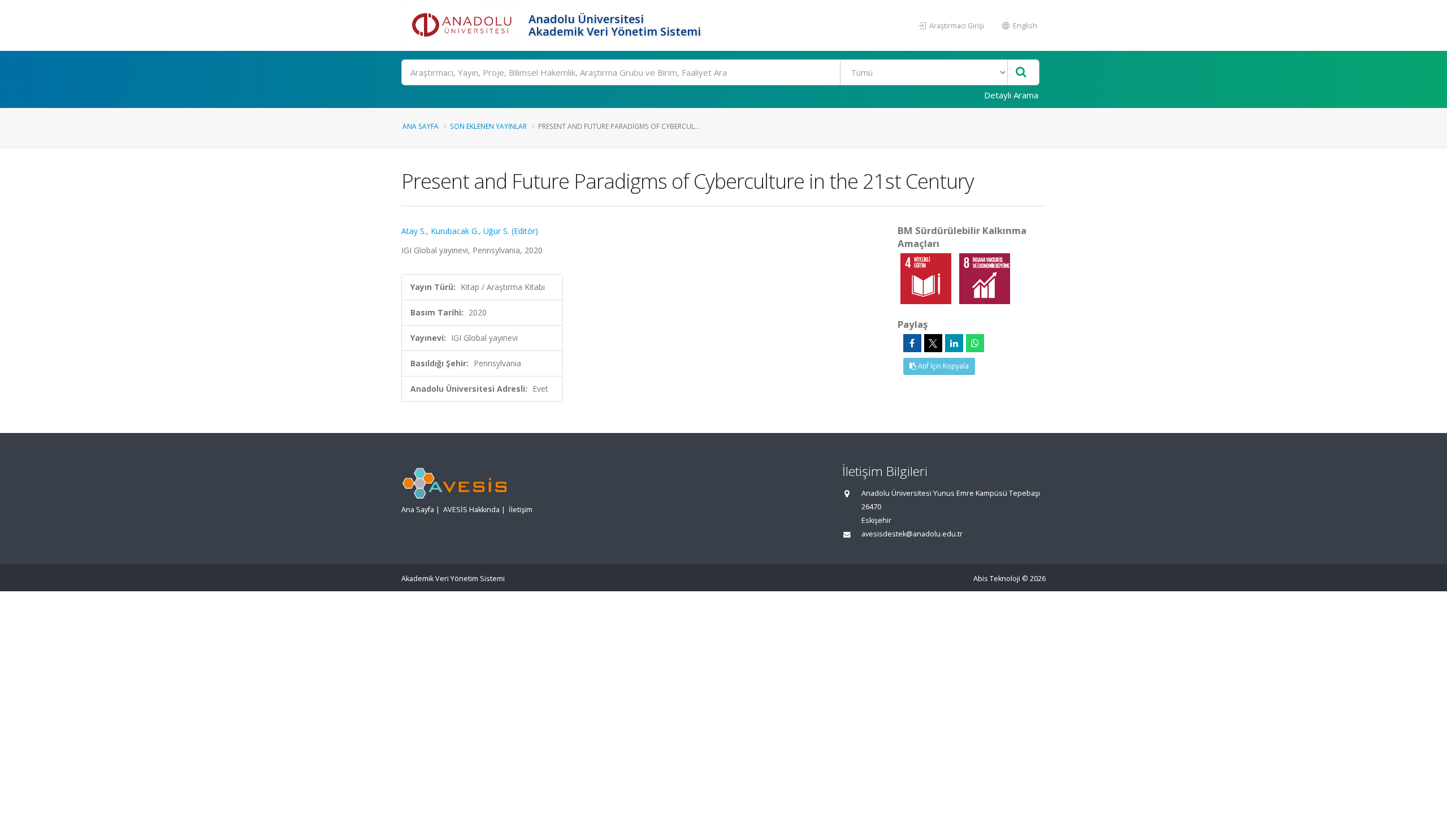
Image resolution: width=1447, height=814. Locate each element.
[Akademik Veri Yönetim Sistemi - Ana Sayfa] (463, 25)
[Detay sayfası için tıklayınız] (927, 277)
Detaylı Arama (1011, 95)
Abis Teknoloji (996, 578)
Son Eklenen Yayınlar (488, 126)
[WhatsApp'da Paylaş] (975, 343)
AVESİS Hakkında (471, 509)
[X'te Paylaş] (933, 343)
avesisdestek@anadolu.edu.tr (912, 534)
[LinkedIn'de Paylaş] (954, 343)
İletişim (520, 509)
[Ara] (1021, 72)
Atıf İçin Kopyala (942, 366)
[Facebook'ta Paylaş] (912, 343)
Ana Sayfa (420, 126)
